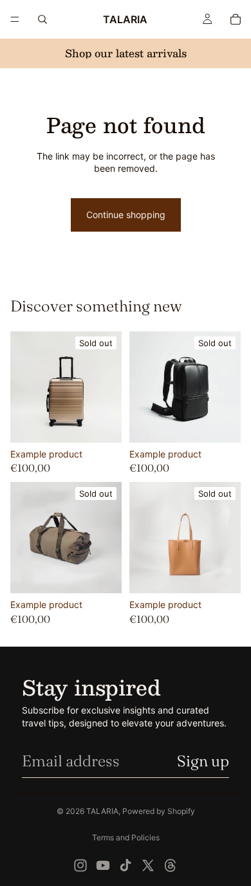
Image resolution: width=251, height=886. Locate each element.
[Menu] (15, 19)
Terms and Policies (126, 837)
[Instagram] (80, 865)
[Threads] (170, 865)
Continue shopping (125, 214)
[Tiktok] (125, 865)
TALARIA (102, 811)
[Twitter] (148, 865)
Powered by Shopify (158, 811)
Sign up (203, 761)
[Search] (42, 19)
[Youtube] (103, 865)
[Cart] (235, 19)
